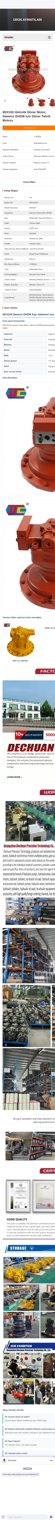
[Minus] (51, 1460)
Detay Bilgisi (29, 182)
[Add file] (3, 1517)
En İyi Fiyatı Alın (29, 128)
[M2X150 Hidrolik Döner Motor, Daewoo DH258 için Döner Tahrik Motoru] (28, 69)
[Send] (51, 1517)
